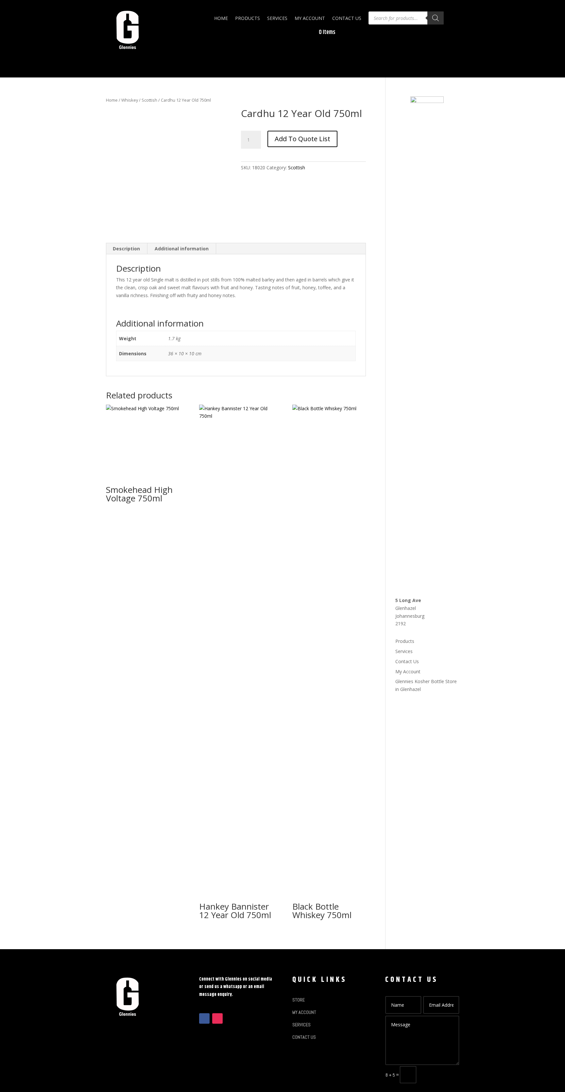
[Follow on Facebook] (204, 1018)
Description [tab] (126, 248)
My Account (310, 18)
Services (277, 18)
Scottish (149, 100)
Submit (440, 1074)
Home (221, 18)
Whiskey (129, 100)
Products (247, 18)
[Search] (435, 18)
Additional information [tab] (182, 248)
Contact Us (346, 18)
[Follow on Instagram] (217, 1018)
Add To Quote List (302, 138)
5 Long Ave (408, 600)
